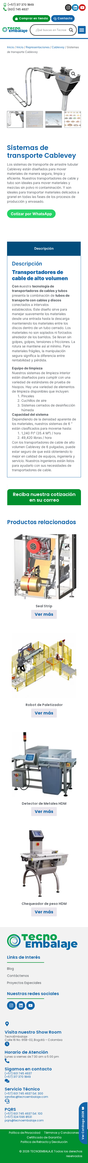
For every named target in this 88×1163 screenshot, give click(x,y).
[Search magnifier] (71, 30)
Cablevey (58, 47)
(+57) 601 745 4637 (18, 1073)
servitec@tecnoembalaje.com (26, 1097)
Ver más (44, 614)
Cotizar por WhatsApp (31, 213)
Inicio (10, 47)
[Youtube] (82, 7)
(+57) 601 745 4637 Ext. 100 (23, 1114)
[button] (82, 30)
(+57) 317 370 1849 (18, 1077)
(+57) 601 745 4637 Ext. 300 (24, 1093)
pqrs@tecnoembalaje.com (24, 1120)
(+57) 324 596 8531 (18, 1117)
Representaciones (38, 47)
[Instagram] (68, 7)
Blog (10, 968)
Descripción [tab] (44, 248)
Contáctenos (18, 975)
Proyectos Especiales (24, 982)
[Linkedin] (75, 7)
